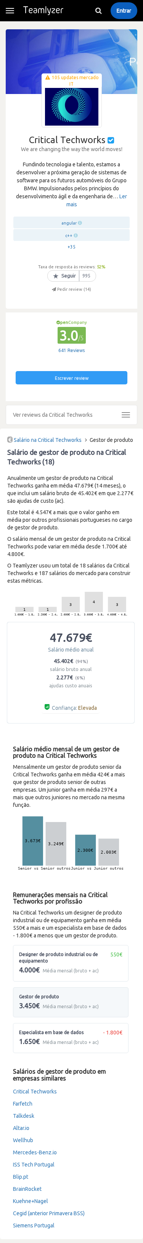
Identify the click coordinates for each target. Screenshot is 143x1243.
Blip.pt (20, 1177)
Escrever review (71, 378)
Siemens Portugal (34, 1225)
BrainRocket (27, 1189)
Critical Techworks (35, 1091)
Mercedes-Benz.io (35, 1152)
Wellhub (23, 1140)
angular (69, 223)
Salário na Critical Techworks (48, 440)
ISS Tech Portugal (34, 1165)
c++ (68, 235)
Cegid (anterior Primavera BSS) (49, 1213)
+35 (71, 246)
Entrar (124, 11)
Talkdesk (23, 1116)
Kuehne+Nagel (30, 1201)
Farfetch (22, 1104)
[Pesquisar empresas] (98, 10)
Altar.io (21, 1128)
